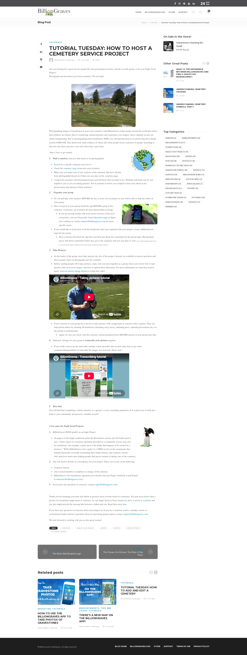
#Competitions (173, 147)
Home (138, 12)
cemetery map (70, 168)
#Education (172, 156)
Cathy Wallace (43, 628)
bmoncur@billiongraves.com (69, 479)
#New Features (172, 179)
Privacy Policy (201, 646)
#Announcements (191, 138)
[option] (56, 603)
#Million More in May (193, 175)
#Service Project (133, 528)
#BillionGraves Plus (175, 143)
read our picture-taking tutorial (73, 270)
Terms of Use (183, 646)
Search (57, 164)
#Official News (194, 179)
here (125, 504)
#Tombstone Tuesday (175, 197)
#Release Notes (173, 188)
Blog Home (121, 646)
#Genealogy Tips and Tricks (178, 165)
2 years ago (53, 628)
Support (183, 12)
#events (104, 528)
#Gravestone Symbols (176, 170)
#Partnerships (173, 184)
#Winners (171, 207)
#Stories (192, 188)
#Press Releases (195, 184)
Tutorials (153, 22)
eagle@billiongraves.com (106, 484)
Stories (57, 550)
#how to (116, 528)
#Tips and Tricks (173, 193)
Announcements (89, 608)
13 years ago (69, 60)
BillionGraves (60, 60)
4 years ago (95, 626)
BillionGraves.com (155, 12)
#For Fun (171, 161)
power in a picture (143, 500)
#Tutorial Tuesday (58, 532)
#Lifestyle (171, 175)
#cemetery (66, 528)
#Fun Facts (188, 161)
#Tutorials (198, 197)
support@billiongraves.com (93, 221)
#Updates (194, 202)
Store (172, 12)
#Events (190, 156)
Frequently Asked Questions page (93, 217)
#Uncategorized (174, 202)
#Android (170, 138)
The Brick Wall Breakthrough (66, 553)
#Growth (199, 170)
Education (44, 609)
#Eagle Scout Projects (176, 152)
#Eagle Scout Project (85, 528)
